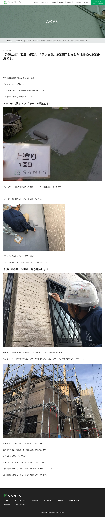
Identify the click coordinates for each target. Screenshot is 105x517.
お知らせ (19, 41)
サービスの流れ (77, 2)
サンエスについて (44, 2)
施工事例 (69, 2)
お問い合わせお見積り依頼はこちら (98, 2)
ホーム (36, 2)
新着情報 (54, 2)
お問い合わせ (20, 504)
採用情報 (86, 2)
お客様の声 (61, 2)
